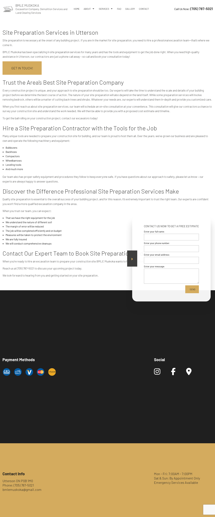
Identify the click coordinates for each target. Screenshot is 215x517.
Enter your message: (154, 266)
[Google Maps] (188, 373)
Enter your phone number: (157, 242)
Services (104, 8)
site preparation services (65, 52)
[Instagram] (157, 373)
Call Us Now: (193, 9)
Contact (144, 8)
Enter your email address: (157, 254)
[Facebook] (173, 373)
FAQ (119, 8)
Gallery (130, 8)
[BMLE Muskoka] (8, 8)
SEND (192, 289)
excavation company (51, 203)
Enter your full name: (154, 231)
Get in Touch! (22, 68)
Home (77, 8)
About (87, 8)
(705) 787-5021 (24, 485)
